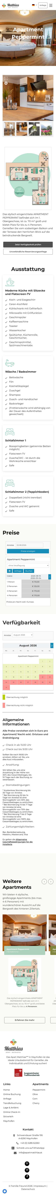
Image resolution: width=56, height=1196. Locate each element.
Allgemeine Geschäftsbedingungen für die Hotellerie (18, 841)
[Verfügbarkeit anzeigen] (9, 571)
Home (11, 44)
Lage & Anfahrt (11, 1107)
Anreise (10, 545)
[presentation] (44, 881)
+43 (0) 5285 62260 (30, 1143)
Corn (35, 1098)
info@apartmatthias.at (30, 1152)
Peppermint (39, 1090)
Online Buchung (12, 1094)
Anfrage (43, 5)
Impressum (40, 1186)
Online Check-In (11, 1112)
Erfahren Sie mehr (25, 1020)
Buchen (28, 571)
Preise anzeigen (28, 551)
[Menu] (51, 5)
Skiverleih (8, 1116)
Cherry (36, 1103)
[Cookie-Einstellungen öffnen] (5, 1191)
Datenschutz (28, 1189)
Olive (35, 1094)
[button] (6, 98)
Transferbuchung (12, 1103)
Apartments (26, 44)
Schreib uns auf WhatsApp (30, 1148)
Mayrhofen (8, 1121)
